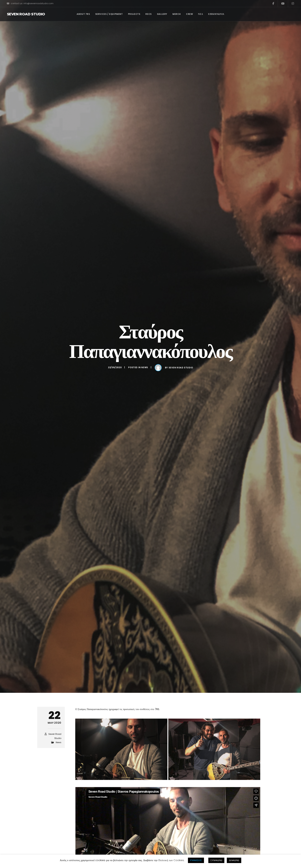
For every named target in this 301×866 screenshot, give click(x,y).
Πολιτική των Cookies (171, 860)
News (144, 367)
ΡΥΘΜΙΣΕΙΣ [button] (196, 860)
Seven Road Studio (26, 14)
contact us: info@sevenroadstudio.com (32, 3)
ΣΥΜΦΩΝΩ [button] (216, 860)
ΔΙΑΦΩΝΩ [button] (234, 860)
